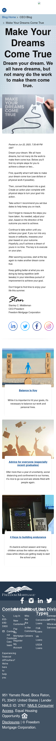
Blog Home (9, 17)
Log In (16, 616)
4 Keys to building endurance (28, 537)
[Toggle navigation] (4, 10)
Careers (29, 635)
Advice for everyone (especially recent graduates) (28, 463)
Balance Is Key (28, 390)
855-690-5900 (5, 623)
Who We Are (27, 619)
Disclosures (11, 721)
